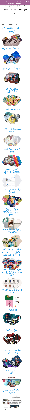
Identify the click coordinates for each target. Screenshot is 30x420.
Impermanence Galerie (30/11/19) (12, 391)
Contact (25, 9)
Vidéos (25, 6)
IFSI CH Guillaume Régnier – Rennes (11, 212)
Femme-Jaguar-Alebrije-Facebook (12, 170)
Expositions (19, 6)
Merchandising (6, 9)
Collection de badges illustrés (12, 150)
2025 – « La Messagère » (12, 69)
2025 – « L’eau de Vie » (12, 48)
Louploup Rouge (12, 330)
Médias (20, 9)
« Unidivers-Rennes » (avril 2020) (12, 291)
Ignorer (20, 3)
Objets (5, 6)
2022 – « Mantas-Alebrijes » (12, 90)
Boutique (13, 9)
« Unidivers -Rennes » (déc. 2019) (12, 371)
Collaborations (11, 6)
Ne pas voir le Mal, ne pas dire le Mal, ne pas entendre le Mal (12, 252)
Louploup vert (12, 310)
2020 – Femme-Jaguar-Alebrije (12, 231)
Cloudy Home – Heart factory (12, 30)
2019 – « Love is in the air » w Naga (12, 351)
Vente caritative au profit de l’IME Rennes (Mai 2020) (12, 272)
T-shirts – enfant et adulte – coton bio (12, 130)
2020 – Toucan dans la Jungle (12, 190)
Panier (15, 13)
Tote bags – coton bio (12, 109)
